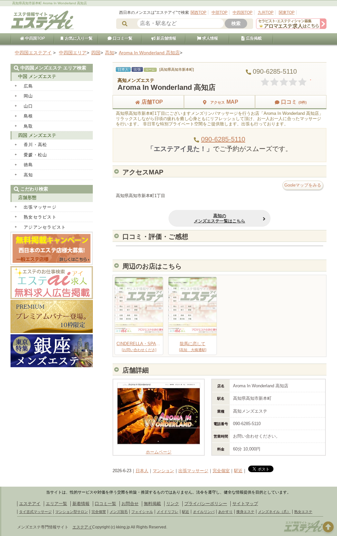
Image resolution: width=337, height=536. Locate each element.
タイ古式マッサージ (35, 512)
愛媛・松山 (35, 154)
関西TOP (198, 12)
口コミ (294, 102)
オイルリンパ (204, 512)
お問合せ (130, 503)
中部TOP (219, 12)
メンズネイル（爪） (274, 512)
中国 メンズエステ (37, 76)
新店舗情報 (165, 38)
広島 (28, 86)
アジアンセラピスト (45, 227)
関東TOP (287, 12)
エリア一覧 (56, 503)
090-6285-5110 (223, 139)
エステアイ (29, 503)
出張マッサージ (193, 470)
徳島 (28, 164)
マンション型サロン (71, 512)
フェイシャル (142, 512)
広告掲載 (253, 38)
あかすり (225, 512)
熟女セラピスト (40, 217)
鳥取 (28, 126)
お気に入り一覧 (78, 38)
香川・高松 (35, 144)
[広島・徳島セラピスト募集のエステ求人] (291, 27)
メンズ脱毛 (119, 512)
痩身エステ (245, 512)
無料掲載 (152, 503)
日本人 (142, 470)
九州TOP (265, 12)
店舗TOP (152, 102)
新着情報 (81, 503)
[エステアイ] (303, 531)
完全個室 (221, 470)
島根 (28, 116)
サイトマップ (245, 503)
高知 (28, 174)
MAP (224, 102)
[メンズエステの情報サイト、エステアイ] (42, 29)
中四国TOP (242, 12)
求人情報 (209, 38)
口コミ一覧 (122, 38)
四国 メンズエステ (37, 135)
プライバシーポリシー (205, 503)
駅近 (238, 470)
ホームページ (158, 451)
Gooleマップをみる (302, 185)
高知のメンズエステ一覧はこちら (219, 218)
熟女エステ (303, 512)
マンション (163, 470)
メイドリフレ (167, 512)
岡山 (28, 95)
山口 (28, 106)
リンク (172, 503)
